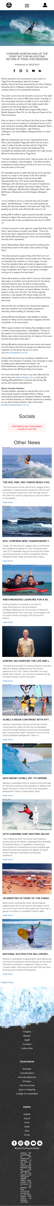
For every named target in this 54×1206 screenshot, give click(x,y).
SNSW (27, 1114)
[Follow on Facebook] (14, 70)
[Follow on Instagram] (20, 70)
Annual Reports (27, 1077)
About (27, 1024)
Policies (27, 1069)
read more (8, 502)
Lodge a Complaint (27, 1093)
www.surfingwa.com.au (26, 377)
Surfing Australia (30, 1148)
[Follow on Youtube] (33, 70)
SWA (27, 1126)
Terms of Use (27, 1085)
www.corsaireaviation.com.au (16, 404)
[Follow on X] (27, 70)
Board (27, 1035)
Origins (27, 1031)
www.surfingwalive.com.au (16, 352)
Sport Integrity (27, 1089)
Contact (27, 1044)
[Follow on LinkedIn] (39, 70)
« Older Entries (7, 982)
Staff (27, 1040)
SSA (27, 1130)
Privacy (27, 1081)
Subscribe (27, 1048)
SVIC (27, 1122)
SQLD (27, 1118)
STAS (27, 1135)
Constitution (27, 1073)
